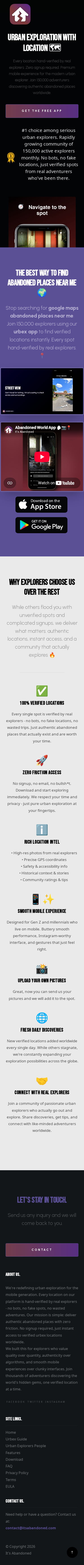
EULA (10, 1486)
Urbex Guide (16, 1439)
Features (13, 1452)
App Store (41, 505)
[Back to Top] (72, 1552)
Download (14, 1459)
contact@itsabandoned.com (31, 1527)
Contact (42, 1250)
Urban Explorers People (26, 1445)
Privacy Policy (17, 1472)
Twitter (35, 1401)
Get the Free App (42, 111)
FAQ (9, 1466)
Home (11, 1432)
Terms (11, 1479)
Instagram (55, 1401)
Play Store (41, 525)
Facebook (15, 1401)
